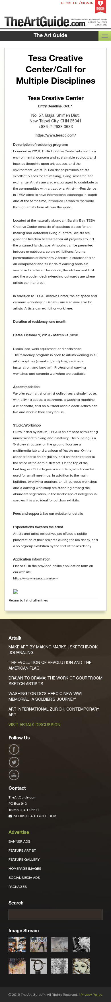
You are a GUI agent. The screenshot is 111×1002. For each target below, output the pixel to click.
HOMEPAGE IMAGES (25, 869)
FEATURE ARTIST (22, 850)
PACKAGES (18, 887)
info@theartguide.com (34, 816)
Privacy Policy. (92, 995)
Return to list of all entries (28, 600)
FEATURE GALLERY (24, 860)
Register (69, 3)
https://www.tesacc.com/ (56, 135)
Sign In (87, 3)
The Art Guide (50, 35)
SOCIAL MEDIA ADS (24, 878)
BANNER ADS (19, 841)
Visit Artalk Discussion (34, 724)
